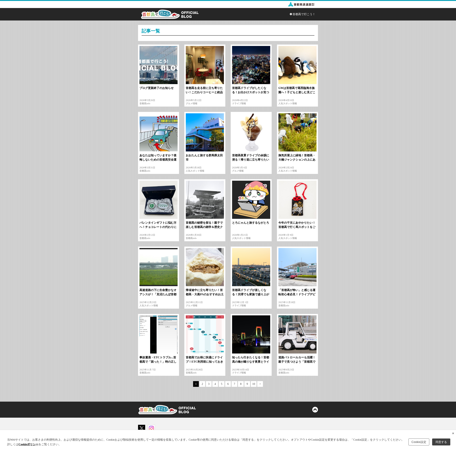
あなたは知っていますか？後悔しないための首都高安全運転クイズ (158, 159)
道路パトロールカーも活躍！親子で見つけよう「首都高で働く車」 (296, 361)
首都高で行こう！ (303, 14)
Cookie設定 (418, 441)
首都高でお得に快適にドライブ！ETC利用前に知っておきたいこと (204, 361)
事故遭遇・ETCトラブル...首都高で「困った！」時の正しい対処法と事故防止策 (158, 361)
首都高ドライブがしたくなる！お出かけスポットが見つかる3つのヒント (250, 92)
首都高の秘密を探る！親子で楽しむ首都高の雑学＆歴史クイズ (204, 227)
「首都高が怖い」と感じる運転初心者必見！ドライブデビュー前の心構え (296, 294)
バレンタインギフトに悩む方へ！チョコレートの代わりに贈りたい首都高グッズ (158, 227)
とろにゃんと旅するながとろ (250, 222)
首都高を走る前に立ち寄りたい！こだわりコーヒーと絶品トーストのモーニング (204, 92)
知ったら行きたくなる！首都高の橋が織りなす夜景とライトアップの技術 (250, 361)
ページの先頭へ (315, 409)
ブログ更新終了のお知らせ (156, 87)
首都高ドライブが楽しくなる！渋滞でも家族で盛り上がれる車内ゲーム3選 (250, 294)
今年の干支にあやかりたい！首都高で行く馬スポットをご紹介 (296, 227)
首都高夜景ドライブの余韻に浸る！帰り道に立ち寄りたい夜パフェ (250, 159)
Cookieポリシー (28, 444)
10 (253, 383)
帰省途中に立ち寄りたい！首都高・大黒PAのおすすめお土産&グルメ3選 (205, 294)
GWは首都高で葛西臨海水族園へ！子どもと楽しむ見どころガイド (296, 92)
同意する (441, 441)
